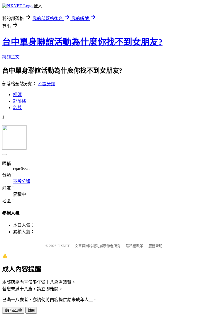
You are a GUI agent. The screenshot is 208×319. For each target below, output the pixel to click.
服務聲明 (155, 246)
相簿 (17, 94)
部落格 (19, 101)
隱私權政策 (134, 246)
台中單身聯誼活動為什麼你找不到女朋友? (82, 42)
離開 (31, 310)
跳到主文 (11, 57)
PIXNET (63, 246)
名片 (17, 107)
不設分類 (46, 83)
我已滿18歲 (13, 310)
